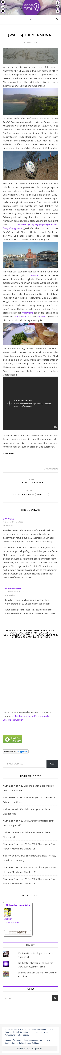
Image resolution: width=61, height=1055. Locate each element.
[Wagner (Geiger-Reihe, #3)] (18, 913)
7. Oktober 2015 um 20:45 (15, 591)
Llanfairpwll (22, 224)
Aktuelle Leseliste (17, 905)
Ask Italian (42, 316)
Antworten (8, 525)
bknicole (8, 519)
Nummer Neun (13, 588)
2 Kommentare (51, 468)
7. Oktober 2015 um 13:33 (13, 522)
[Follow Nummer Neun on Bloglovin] (30, 751)
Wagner (8, 918)
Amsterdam (20, 316)
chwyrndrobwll (50, 224)
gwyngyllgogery (35, 224)
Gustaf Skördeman (12, 922)
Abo (52, 763)
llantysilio (7, 228)
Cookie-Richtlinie (32, 1043)
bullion (7, 809)
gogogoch (17, 228)
